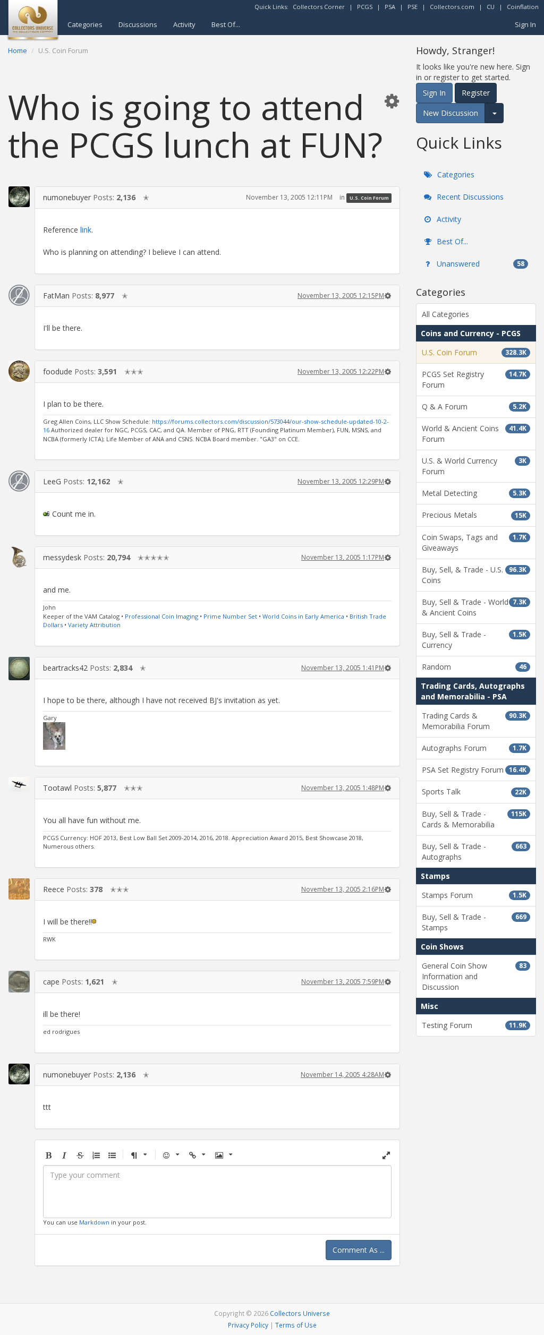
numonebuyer (67, 197)
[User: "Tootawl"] (19, 784)
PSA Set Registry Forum (474, 770)
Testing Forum (474, 1025)
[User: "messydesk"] (19, 557)
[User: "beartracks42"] (19, 668)
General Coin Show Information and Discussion (474, 976)
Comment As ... (359, 1250)
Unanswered (479, 264)
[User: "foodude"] (19, 371)
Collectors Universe (300, 1313)
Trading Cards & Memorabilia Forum (474, 721)
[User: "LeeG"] (19, 481)
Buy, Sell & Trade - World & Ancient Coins (474, 607)
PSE (412, 7)
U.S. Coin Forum (369, 197)
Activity (184, 24)
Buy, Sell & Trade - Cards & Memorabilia (474, 819)
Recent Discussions (469, 197)
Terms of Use (296, 1325)
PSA (390, 7)
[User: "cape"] (19, 981)
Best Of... (225, 24)
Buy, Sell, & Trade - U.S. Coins (474, 574)
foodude (57, 371)
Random (474, 667)
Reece (53, 889)
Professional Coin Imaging (161, 616)
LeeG (52, 481)
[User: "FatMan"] (19, 295)
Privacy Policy (248, 1325)
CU (491, 7)
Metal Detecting (474, 493)
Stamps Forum (474, 895)
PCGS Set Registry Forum (474, 379)
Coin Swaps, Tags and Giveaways (474, 542)
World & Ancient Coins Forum (474, 433)
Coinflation (523, 7)
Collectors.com (452, 7)
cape (51, 982)
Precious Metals (474, 515)
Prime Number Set (230, 616)
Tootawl (57, 788)
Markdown (94, 1222)
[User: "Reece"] (19, 889)
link (85, 230)
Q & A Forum (474, 406)
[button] (391, 100)
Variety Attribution (94, 625)
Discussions (137, 24)
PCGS (364, 7)
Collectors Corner (319, 7)
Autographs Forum (474, 748)
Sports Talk (474, 791)
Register (476, 93)
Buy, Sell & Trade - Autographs (474, 851)
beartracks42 (65, 668)
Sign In (525, 24)
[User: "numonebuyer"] (19, 197)
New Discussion (450, 113)
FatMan (56, 295)
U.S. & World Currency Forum (474, 466)
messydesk (62, 557)
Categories (85, 24)
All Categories (445, 314)
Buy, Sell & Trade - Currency (474, 639)
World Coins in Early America (303, 616)
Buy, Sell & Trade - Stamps (474, 922)
